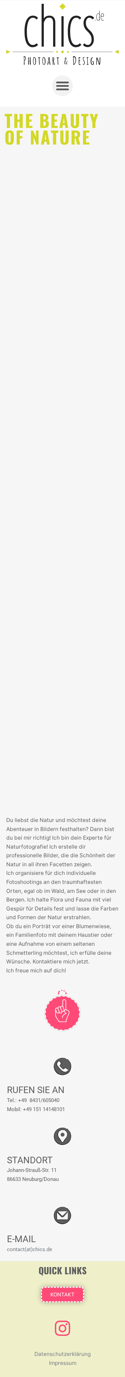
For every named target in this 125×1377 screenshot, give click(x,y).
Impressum (62, 1363)
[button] (62, 85)
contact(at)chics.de (29, 1249)
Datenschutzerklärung (62, 1354)
